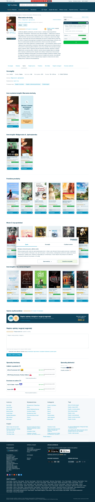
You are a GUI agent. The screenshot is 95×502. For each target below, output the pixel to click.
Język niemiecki (51, 417)
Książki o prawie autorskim (74, 417)
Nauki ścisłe (50, 419)
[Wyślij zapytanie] (46, 5)
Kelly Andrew (9, 417)
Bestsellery (8, 469)
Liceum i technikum (52, 405)
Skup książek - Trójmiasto (71, 481)
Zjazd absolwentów (67, 289)
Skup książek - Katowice (53, 484)
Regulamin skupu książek (12, 458)
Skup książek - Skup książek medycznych (65, 488)
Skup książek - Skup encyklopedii (41, 487)
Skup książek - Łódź (21, 484)
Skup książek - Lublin (31, 484)
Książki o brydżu (72, 419)
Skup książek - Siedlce (45, 482)
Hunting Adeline (80, 289)
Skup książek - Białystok (70, 485)
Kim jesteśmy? (9, 454)
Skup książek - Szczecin (21, 482)
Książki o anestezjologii (73, 415)
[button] (12, 450)
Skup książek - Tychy (60, 481)
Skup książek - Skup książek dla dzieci (76, 487)
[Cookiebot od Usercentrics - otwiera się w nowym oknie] (71, 240)
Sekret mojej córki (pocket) (12, 426)
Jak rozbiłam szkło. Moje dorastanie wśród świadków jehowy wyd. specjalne (77, 430)
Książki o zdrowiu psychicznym (33, 84)
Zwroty (70, 1)
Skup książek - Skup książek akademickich (72, 490)
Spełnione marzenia (25, 201)
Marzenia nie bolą (29, 93)
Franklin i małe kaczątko (73, 433)
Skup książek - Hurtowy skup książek (14, 491)
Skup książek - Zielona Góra (36, 481)
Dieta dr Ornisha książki (73, 405)
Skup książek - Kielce (81, 485)
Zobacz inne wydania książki (24, 22)
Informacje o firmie (10, 456)
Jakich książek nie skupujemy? (34, 449)
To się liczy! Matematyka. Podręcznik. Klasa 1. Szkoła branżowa (78, 427)
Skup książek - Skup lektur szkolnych (58, 487)
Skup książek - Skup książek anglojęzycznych (16, 490)
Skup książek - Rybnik (56, 482)
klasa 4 (49, 409)
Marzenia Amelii (52, 201)
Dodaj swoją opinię (14, 355)
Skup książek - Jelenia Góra (65, 484)
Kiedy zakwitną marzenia (82, 201)
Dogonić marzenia (39, 201)
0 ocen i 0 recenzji (32, 29)
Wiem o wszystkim (11, 245)
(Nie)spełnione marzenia (12, 201)
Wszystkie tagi (9, 464)
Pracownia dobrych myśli (32, 415)
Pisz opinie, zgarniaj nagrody (13, 468)
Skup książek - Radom (67, 482)
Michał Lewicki (9, 411)
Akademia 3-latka (51, 426)
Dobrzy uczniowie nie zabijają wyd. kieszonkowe (13, 429)
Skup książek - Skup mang (35, 488)
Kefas (28, 407)
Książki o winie (71, 413)
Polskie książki (45, 84)
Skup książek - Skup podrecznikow (25, 487)
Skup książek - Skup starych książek (54, 490)
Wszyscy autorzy (10, 462)
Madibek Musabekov (11, 415)
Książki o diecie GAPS (73, 407)
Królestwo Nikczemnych (82, 245)
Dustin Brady (9, 413)
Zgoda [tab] (26, 244)
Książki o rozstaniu (19, 84)
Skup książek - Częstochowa (34, 485)
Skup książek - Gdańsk (22, 485)
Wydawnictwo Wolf (31, 413)
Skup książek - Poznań (77, 482)
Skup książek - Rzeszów (12, 481)
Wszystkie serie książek (11, 466)
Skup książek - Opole (11, 484)
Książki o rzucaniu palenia (74, 409)
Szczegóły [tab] (47, 244)
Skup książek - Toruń (82, 481)
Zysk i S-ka (16, 81)
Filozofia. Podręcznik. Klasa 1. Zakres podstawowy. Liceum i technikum (33, 428)
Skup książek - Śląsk (11, 482)
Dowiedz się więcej (25, 320)
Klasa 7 (49, 413)
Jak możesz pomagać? (32, 450)
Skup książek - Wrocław (23, 481)
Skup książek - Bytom (47, 485)
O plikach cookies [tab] (68, 244)
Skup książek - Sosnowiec (34, 482)
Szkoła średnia (51, 415)
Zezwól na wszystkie (67, 261)
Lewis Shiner (9, 407)
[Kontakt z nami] (7, 1)
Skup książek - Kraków (42, 484)
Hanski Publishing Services (33, 409)
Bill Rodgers (9, 419)
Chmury (28, 417)
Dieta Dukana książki (72, 411)
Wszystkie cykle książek (11, 467)
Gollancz (29, 419)
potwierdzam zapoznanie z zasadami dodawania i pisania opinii (41, 351)
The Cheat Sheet (38, 289)
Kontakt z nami (11, 1)
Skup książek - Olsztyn (11, 487)
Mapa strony (9, 461)
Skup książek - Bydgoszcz (58, 485)
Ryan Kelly (8, 405)
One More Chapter (31, 411)
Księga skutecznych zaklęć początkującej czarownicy (54, 434)
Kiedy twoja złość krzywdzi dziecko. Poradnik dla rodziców (54, 430)
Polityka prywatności (11, 459)
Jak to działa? (85, 1)
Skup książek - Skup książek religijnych (37, 490)
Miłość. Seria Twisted (12, 289)
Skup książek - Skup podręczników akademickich (17, 488)
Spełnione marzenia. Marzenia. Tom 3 (67, 201)
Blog (7, 471)
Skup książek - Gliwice (77, 484)
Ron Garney (9, 409)
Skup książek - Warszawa (48, 481)
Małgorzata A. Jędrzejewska (26, 135)
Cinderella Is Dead (31, 431)
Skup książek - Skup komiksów (49, 488)
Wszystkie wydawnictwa (12, 463)
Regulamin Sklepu (10, 457)
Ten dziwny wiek (10, 432)
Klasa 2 (49, 411)
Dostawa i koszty (76, 1)
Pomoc (28, 451)
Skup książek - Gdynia (11, 485)
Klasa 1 (49, 407)
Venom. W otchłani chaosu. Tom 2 (53, 290)
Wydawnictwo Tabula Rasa (33, 405)
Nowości (29, 458)
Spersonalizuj (46, 261)
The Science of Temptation (24, 290)
